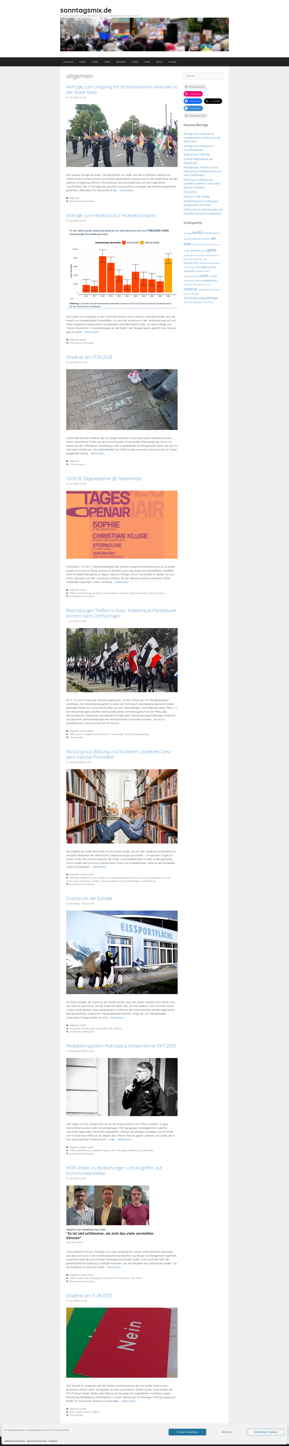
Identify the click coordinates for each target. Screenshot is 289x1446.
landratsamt (155, 877)
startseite (68, 61)
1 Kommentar (76, 737)
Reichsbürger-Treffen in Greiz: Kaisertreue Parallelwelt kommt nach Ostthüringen (121, 613)
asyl (185, 239)
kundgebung (88, 734)
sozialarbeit (113, 881)
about (159, 61)
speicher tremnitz (204, 285)
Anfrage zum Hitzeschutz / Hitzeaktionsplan (111, 215)
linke (105, 1028)
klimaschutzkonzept (209, 263)
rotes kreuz (85, 881)
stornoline (123, 593)
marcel (166, 877)
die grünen (75, 1028)
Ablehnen (226, 1432)
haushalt (208, 255)
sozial (103, 881)
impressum (53, 1441)
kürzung (144, 877)
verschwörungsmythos (193, 302)
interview (107, 1278)
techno (143, 593)
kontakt (172, 61)
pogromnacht (189, 281)
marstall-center (201, 271)
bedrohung (89, 1278)
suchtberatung (148, 881)
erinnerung (199, 244)
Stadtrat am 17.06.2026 (89, 357)
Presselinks (190, 191)
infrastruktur (103, 877)
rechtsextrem (103, 734)
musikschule (72, 881)
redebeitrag (134, 1150)
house (105, 593)
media (135, 61)
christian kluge (84, 593)
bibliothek (74, 877)
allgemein (74, 198)
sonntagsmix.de (86, 10)
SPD (110, 1028)
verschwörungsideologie (137, 734)
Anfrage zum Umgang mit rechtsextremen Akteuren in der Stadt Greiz (121, 89)
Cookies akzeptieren (187, 1432)
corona (192, 238)
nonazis (86, 1412)
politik (95, 61)
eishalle (85, 1028)
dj (94, 593)
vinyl (150, 593)
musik (147, 61)
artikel (82, 61)
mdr (132, 1278)
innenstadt (188, 259)
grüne (99, 1028)
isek (205, 259)
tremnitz (187, 294)
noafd (138, 1278)
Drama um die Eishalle (89, 898)
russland (188, 284)
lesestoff (121, 61)
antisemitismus (83, 1150)
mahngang (121, 1150)
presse (198, 280)
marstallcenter (191, 276)
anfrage (188, 233)
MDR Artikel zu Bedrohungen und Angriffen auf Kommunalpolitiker (114, 1170)
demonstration (203, 239)
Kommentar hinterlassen (82, 201)
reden (107, 61)
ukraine (195, 293)
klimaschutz (191, 263)
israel (112, 1150)
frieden (187, 250)
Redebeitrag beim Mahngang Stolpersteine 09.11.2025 (121, 1046)
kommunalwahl (190, 267)
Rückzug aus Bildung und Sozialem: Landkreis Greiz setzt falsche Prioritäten (118, 754)
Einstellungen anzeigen (265, 1432)
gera (204, 250)
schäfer (95, 881)
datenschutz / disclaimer (15, 1441)
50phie (73, 593)
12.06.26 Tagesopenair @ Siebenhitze (103, 478)
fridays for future (212, 244)
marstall (188, 271)
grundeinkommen (191, 255)
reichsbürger (117, 734)
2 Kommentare (77, 464)
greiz (98, 593)
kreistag (135, 877)
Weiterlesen (127, 190)
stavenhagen (133, 881)
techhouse (134, 593)
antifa (72, 734)
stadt (122, 881)
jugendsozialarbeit (120, 877)
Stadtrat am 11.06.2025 (89, 1295)
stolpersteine (147, 1150)
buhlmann (85, 877)
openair (113, 593)
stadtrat (117, 1028)
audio (80, 1278)
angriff (73, 1278)
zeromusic (159, 593)
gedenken (97, 1150)
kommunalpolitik (121, 1278)
